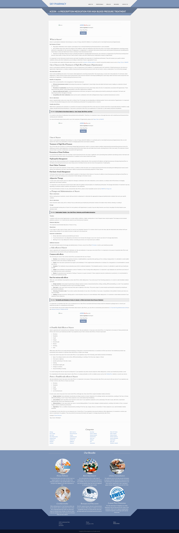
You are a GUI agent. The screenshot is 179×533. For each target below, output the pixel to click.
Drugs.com (108, 188)
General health (93, 435)
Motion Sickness (114, 436)
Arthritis (51, 441)
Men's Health (113, 433)
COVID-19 (72, 440)
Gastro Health (93, 433)
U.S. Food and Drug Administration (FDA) (118, 307)
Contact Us (125, 4)
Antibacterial (53, 438)
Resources (116, 4)
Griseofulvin (93, 436)
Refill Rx (108, 4)
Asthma (51, 443)
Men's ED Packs (113, 432)
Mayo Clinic (120, 62)
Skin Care (112, 441)
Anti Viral (52, 435)
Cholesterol (72, 438)
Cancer (71, 435)
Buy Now (83, 33)
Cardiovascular (73, 436)
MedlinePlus (109, 374)
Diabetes (72, 441)
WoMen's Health (114, 443)
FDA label (94, 245)
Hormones (92, 443)
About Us (90, 4)
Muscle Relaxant (114, 438)
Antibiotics (52, 440)
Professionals (99, 4)
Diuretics (72, 443)
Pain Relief (112, 440)
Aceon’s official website (89, 62)
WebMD (126, 62)
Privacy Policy (116, 523)
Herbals (92, 440)
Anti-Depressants (54, 436)
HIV (91, 441)
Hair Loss (92, 438)
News (114, 522)
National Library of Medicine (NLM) (60, 309)
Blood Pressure (58, 415)
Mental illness (113, 435)
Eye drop (92, 432)
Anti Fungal (52, 433)
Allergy (51, 432)
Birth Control (73, 432)
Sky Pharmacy (58, 3)
